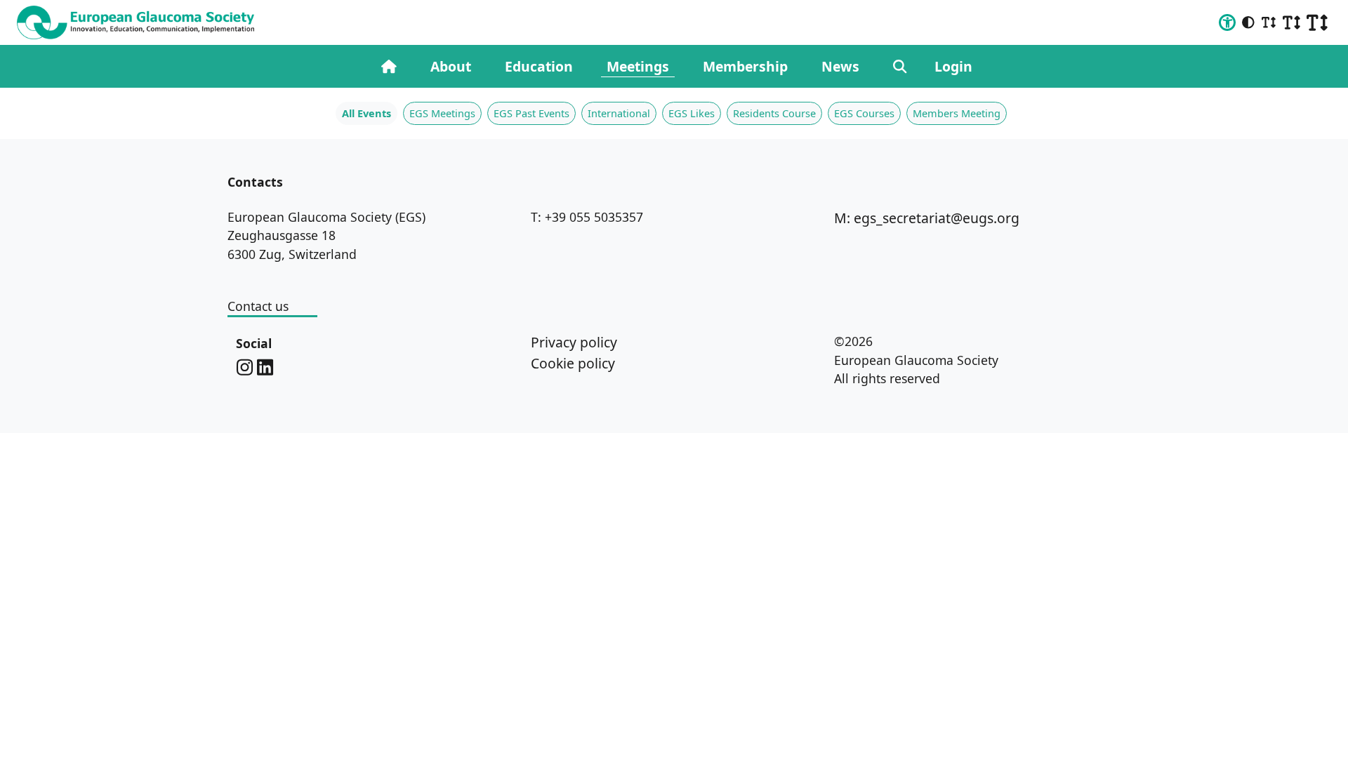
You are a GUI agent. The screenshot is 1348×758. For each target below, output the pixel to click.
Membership (745, 66)
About (450, 66)
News (840, 66)
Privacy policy (574, 342)
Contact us (258, 306)
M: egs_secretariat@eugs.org (926, 217)
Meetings (638, 66)
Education (539, 66)
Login (953, 66)
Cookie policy (573, 363)
